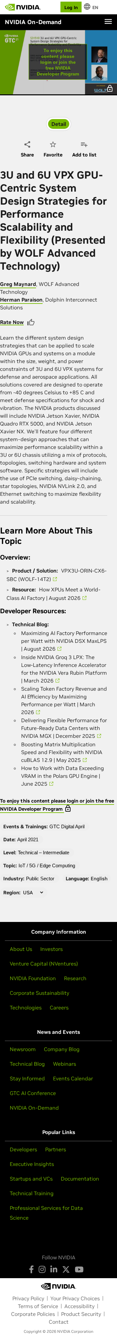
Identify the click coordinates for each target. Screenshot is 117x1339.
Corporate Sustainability (39, 993)
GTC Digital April (66, 826)
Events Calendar (73, 1078)
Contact (59, 1322)
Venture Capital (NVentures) (44, 963)
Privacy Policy (28, 1298)
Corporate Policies (33, 1314)
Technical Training (32, 1193)
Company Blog (62, 1049)
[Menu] (108, 21)
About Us (21, 949)
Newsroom (23, 1049)
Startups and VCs (31, 1178)
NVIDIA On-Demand (34, 1107)
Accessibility (79, 1306)
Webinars (64, 1064)
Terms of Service (38, 1306)
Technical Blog (27, 1064)
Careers (59, 1007)
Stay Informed (27, 1078)
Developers (23, 1149)
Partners (55, 1149)
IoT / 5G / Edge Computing (47, 865)
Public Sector (40, 878)
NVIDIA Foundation (33, 978)
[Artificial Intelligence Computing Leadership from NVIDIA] (23, 7)
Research (75, 978)
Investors (51, 949)
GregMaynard (18, 284)
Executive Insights (32, 1164)
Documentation (80, 1178)
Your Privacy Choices (75, 1298)
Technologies (26, 1007)
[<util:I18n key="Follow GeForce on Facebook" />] (31, 1269)
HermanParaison (21, 299)
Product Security (81, 1314)
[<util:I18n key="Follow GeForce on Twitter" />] (66, 1269)
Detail (58, 124)
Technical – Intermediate (43, 852)
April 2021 (27, 839)
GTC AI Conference (33, 1093)
